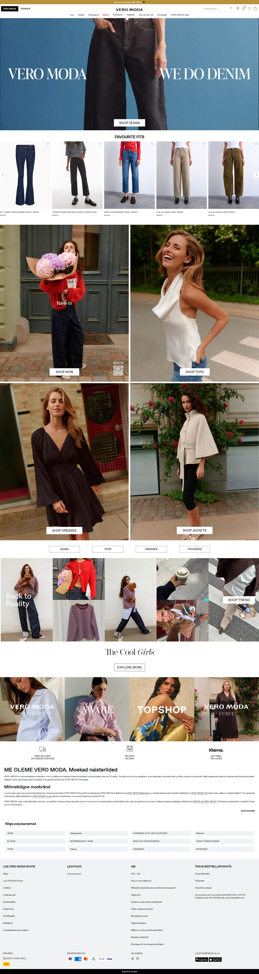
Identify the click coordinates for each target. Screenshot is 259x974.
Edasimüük (8, 909)
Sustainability (9, 902)
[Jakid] (194, 501)
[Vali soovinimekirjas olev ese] (48, 144)
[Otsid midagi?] (231, 8)
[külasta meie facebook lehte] (132, 959)
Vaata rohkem (248, 811)
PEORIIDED (201, 849)
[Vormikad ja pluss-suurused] (226, 708)
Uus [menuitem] (72, 15)
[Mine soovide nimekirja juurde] (249, 9)
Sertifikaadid (9, 916)
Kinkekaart (8, 923)
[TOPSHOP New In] (162, 708)
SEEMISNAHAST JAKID (81, 841)
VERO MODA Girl (199, 793)
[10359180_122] (194, 422)
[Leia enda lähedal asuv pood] (237, 9)
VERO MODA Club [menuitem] (180, 15)
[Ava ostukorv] (255, 9)
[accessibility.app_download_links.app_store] (215, 961)
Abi (133, 866)
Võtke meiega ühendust (142, 909)
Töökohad (199, 881)
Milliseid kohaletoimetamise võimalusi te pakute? (153, 888)
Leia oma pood (74, 874)
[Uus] (64, 303)
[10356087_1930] (64, 422)
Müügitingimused (139, 916)
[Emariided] (32, 708)
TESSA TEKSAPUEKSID (207, 841)
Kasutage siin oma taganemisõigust (147, 944)
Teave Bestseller (202, 874)
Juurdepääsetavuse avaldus (15, 930)
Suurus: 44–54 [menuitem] (146, 15)
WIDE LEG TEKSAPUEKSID (146, 841)
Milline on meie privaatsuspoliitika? (147, 930)
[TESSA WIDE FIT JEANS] (129, 599)
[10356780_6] (194, 264)
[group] (25, 180)
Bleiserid (200, 833)
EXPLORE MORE (129, 667)
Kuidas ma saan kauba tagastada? (146, 902)
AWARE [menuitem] (131, 15)
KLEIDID (11, 841)
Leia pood (74, 866)
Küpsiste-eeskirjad (139, 937)
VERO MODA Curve (41, 796)
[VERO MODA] (129, 10)
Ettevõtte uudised (203, 888)
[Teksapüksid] (64, 549)
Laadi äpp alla (9, 895)
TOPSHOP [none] (25, 8)
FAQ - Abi (135, 874)
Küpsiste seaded (129, 971)
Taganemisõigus (138, 923)
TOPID (10, 849)
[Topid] (194, 342)
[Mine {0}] (129, 74)
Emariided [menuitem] (162, 15)
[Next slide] (256, 175)
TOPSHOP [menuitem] (118, 15)
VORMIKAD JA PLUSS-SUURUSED (150, 833)
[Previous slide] (2, 175)
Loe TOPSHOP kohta (13, 881)
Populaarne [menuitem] (93, 15)
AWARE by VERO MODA (205, 801)
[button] (25, 175)
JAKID (10, 833)
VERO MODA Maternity (138, 793)
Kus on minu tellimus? (141, 881)
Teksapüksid (76, 833)
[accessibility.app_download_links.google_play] (201, 961)
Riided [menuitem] (81, 15)
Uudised (7, 888)
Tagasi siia (135, 895)
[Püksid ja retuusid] (195, 549)
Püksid (73, 849)
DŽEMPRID (138, 849)
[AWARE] (97, 708)
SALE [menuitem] (106, 15)
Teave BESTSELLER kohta (213, 866)
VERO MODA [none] (9, 8)
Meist (5, 874)
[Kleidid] (64, 501)
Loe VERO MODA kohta (19, 866)
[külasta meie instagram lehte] (137, 959)
